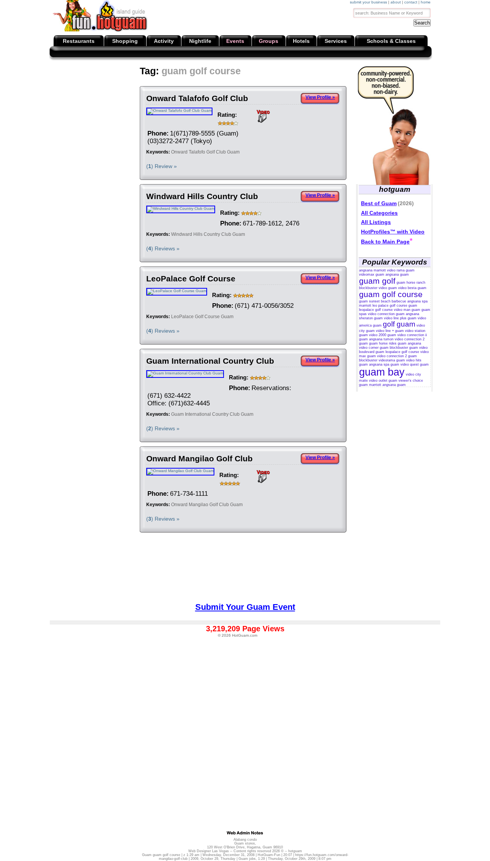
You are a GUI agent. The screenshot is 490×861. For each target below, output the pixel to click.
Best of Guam (379, 203)
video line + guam (390, 331)
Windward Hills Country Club (202, 196)
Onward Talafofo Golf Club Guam (205, 152)
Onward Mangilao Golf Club (199, 458)
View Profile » (320, 97)
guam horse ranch (411, 282)
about (395, 2)
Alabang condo (245, 839)
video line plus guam (400, 318)
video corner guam (374, 348)
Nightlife (200, 41)
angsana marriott (372, 270)
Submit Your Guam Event (245, 607)
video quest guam (414, 364)
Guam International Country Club (210, 360)
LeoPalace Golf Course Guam (202, 316)
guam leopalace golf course (388, 308)
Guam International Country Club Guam (212, 414)
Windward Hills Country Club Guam (208, 234)
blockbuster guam (404, 348)
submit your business (368, 2)
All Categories (379, 213)
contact (410, 2)
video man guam (407, 310)
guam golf (377, 280)
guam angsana (409, 343)
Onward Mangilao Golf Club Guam (207, 504)
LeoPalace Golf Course (190, 278)
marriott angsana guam (387, 385)
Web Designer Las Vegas (208, 851)
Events (235, 41)
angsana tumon (381, 339)
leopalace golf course (402, 352)
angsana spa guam (384, 364)
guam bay (382, 372)
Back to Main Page (385, 242)
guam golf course (391, 294)
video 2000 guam (382, 335)
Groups (268, 41)
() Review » (161, 166)
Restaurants (79, 41)
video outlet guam (383, 380)
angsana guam (397, 274)
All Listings (376, 222)
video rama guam (401, 270)
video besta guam (412, 288)
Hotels (301, 41)
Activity (164, 41)
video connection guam (386, 314)
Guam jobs (247, 859)
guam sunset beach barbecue (382, 301)
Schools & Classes (391, 41)
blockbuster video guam (378, 288)
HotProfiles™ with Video (393, 232)
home (426, 2)
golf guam (399, 324)
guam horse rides (383, 343)
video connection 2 (392, 356)
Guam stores (244, 843)
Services (336, 41)
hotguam (295, 851)
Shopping (125, 41)
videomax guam (371, 274)
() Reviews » (163, 248)
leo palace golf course (389, 305)
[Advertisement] (191, 84)
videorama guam (392, 360)
